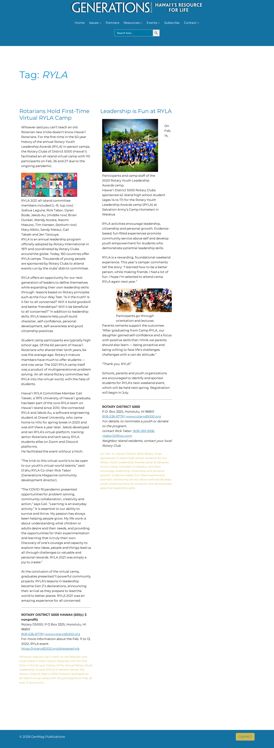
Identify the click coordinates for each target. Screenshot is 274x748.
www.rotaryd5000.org (62, 634)
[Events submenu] (159, 23)
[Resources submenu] (141, 23)
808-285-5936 (143, 431)
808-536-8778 (32, 634)
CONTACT (245, 736)
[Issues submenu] (100, 23)
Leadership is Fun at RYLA (136, 111)
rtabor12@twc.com (117, 436)
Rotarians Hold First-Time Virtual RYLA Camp (54, 114)
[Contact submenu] (198, 23)
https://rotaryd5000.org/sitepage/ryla (50, 648)
